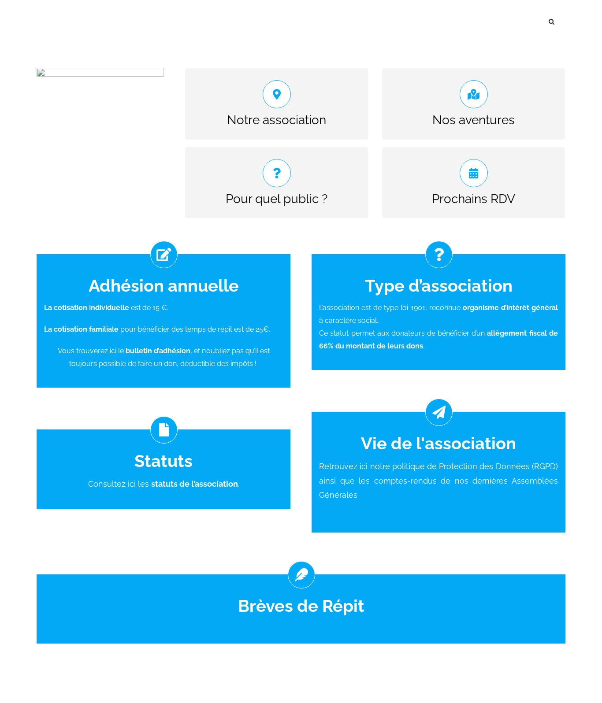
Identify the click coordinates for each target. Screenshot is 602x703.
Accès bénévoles (299, 628)
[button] (551, 20)
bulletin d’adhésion (158, 351)
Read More (436, 517)
